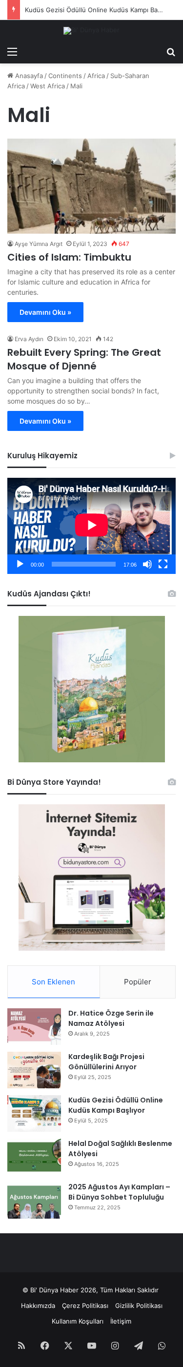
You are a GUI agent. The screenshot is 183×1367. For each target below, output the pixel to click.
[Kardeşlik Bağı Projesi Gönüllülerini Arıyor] (34, 1070)
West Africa (47, 86)
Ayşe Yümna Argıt (38, 243)
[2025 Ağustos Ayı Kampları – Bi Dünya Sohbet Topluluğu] (34, 1200)
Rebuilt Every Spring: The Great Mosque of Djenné (84, 359)
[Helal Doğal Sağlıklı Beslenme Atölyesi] (34, 1157)
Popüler (137, 981)
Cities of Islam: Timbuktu (69, 257)
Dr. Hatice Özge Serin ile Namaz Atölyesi (111, 1018)
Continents (65, 76)
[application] (91, 526)
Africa (96, 76)
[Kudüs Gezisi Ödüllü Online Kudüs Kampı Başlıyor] (34, 1113)
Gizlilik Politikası (139, 1305)
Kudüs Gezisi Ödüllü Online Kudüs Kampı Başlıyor (115, 1105)
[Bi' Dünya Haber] (91, 31)
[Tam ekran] (163, 564)
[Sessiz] (147, 564)
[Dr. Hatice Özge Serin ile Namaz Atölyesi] (34, 1026)
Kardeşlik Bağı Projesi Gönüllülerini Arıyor (106, 1062)
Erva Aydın (29, 339)
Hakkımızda (38, 1305)
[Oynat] (20, 564)
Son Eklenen (53, 981)
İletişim (120, 1321)
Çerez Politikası (85, 1305)
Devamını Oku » (45, 312)
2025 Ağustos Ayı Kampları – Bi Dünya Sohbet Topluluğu (119, 1192)
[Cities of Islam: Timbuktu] (91, 186)
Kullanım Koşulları (77, 1321)
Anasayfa (28, 76)
